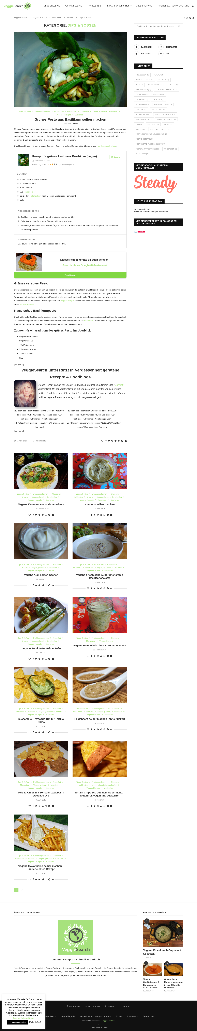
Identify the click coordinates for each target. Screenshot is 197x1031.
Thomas (75, 123)
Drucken (117, 157)
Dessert (174, 85)
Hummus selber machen (100, 504)
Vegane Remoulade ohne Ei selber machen (99, 645)
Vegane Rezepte (73, 6)
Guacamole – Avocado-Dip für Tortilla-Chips (41, 720)
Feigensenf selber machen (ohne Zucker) (99, 719)
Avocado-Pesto (27, 304)
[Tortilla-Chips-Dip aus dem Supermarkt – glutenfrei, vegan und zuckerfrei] (100, 759)
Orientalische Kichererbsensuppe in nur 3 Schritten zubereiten (173, 983)
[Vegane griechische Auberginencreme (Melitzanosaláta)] (100, 541)
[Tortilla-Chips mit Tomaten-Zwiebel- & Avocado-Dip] (41, 759)
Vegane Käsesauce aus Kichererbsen (41, 504)
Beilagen (163, 80)
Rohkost (31, 711)
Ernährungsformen (118, 6)
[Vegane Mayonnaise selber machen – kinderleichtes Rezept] (41, 833)
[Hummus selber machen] (100, 471)
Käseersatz (89, 320)
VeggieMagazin (68, 1016)
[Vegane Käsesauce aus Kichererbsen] (41, 471)
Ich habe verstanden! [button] (17, 1022)
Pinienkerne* (29, 192)
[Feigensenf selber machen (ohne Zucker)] (100, 685)
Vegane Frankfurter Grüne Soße (41, 648)
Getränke (158, 99)
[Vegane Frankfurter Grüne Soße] (41, 615)
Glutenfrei (85, 112)
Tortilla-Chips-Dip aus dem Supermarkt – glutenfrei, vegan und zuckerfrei (100, 794)
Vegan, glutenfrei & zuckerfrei (105, 112)
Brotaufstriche (156, 85)
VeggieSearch (95, 968)
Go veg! (119, 385)
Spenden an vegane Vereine (173, 6)
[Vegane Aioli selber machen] (41, 541)
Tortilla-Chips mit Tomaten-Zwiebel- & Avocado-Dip (41, 794)
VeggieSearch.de (109, 1021)
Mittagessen (143, 114)
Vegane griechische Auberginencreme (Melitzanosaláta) (99, 576)
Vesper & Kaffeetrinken (147, 149)
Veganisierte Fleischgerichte (150, 144)
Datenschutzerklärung (23, 1018)
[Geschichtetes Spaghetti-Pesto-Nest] (29, 255)
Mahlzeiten (95, 6)
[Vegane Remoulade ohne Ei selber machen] (100, 615)
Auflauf (158, 75)
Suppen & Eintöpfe (159, 129)
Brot (139, 85)
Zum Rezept (70, 275)
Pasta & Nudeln (144, 119)
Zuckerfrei (79, 115)
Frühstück (142, 99)
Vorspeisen (102, 500)
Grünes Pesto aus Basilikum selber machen (70, 119)
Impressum (132, 1016)
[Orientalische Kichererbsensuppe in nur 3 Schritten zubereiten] (173, 969)
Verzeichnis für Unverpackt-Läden (95, 1016)
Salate (168, 124)
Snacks (25, 497)
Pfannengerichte (166, 119)
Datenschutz (148, 1016)
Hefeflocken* (35, 196)
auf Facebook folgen (107, 146)
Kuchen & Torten (163, 104)
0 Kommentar (41, 441)
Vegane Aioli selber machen (41, 575)
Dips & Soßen (25, 112)
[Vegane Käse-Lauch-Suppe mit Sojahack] (163, 933)
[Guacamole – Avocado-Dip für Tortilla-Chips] (41, 685)
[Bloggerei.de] (139, 232)
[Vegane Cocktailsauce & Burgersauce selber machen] (152, 969)
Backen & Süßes (144, 80)
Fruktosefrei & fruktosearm (65, 112)
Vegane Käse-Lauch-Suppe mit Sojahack (162, 952)
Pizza (139, 124)
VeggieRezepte (52, 6)
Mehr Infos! (35, 1022)
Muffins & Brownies (165, 114)
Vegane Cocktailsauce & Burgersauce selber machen (151, 983)
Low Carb (89, 567)
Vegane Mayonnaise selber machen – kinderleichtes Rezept (41, 868)
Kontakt (119, 1016)
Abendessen (142, 75)
